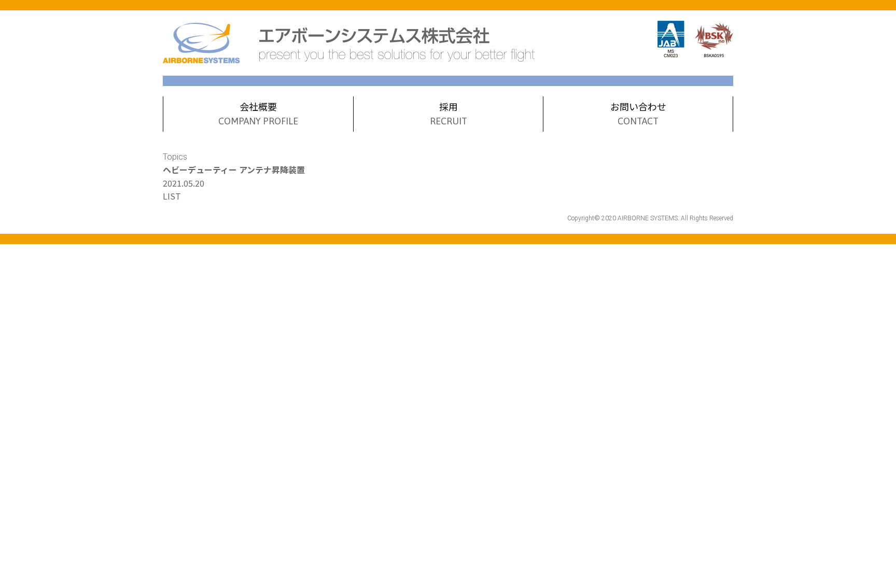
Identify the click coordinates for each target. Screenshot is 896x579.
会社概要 (258, 113)
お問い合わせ (638, 113)
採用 (448, 113)
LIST (172, 196)
